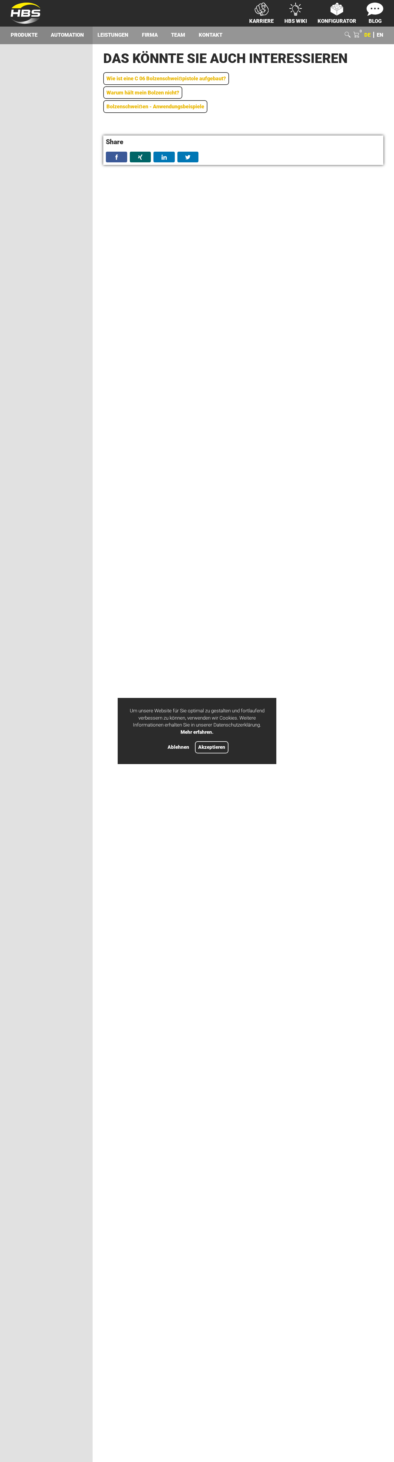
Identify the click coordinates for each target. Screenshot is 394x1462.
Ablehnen (178, 747)
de (367, 35)
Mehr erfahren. (197, 732)
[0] (356, 35)
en (380, 35)
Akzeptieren (211, 747)
